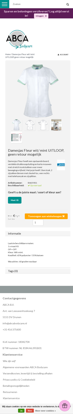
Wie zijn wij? (9, 360)
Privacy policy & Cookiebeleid (19, 379)
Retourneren (10, 391)
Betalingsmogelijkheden (16, 385)
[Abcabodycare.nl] (36, 38)
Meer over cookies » (45, 411)
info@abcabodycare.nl (15, 323)
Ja (21, 411)
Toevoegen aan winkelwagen (45, 216)
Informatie (14, 233)
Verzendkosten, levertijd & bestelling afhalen (27, 373)
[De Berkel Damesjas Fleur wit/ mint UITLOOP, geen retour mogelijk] (38, 91)
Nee (30, 411)
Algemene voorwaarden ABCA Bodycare (25, 367)
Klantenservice (11, 398)
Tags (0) (13, 271)
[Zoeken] (67, 5)
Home (8, 54)
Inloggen (40, 16)
